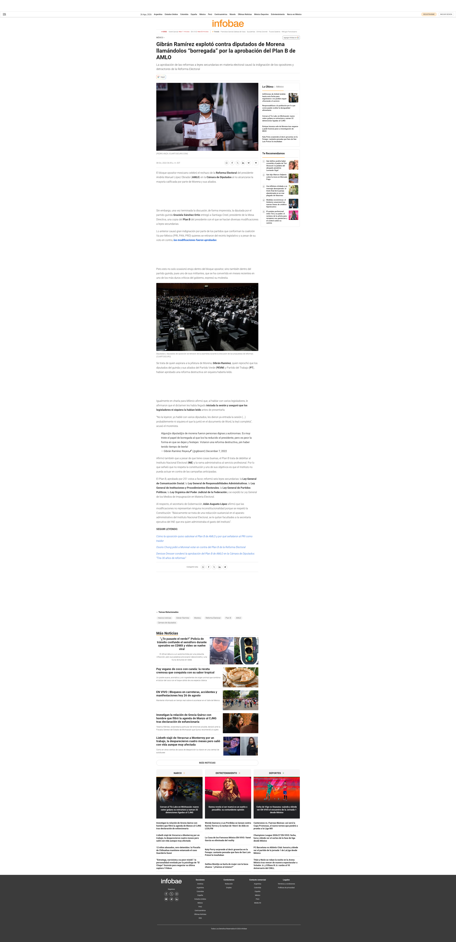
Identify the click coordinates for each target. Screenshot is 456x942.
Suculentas (251, 32)
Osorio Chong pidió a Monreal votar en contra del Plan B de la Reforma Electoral (201, 547)
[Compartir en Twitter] (237, 163)
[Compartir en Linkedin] (243, 163)
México (202, 14)
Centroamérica (220, 14)
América (200, 884)
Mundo (233, 14)
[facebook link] (166, 894)
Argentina (158, 14)
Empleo (229, 888)
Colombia (184, 14)
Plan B (228, 618)
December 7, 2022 (216, 451)
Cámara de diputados (167, 623)
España (194, 14)
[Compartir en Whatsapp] (226, 163)
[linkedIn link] (177, 899)
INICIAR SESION (446, 14)
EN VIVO (199, 32)
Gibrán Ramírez (182, 618)
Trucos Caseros (274, 32)
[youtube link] (166, 899)
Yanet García (179, 32)
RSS (200, 918)
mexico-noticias (164, 618)
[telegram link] (171, 899)
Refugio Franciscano (289, 32)
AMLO (238, 618)
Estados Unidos (171, 14)
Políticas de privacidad (286, 888)
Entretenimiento (278, 14)
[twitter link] (171, 894)
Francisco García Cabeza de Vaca (233, 32)
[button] (4, 14)
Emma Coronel (262, 32)
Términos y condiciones (286, 884)
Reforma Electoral (213, 618)
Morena (197, 618)
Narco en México (294, 14)
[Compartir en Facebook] (232, 163)
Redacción (229, 884)
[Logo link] (228, 23)
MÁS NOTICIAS (207, 762)
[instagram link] (177, 894)
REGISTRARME (429, 14)
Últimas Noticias (245, 14)
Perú (210, 14)
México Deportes (261, 14)
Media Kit (257, 903)
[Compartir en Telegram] (248, 163)
